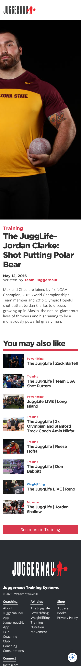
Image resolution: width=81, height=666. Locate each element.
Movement (34, 502)
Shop (61, 602)
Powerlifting (35, 358)
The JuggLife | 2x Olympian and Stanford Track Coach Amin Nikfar (50, 426)
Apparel (63, 608)
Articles (36, 602)
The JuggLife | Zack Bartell (52, 363)
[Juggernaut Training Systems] (21, 10)
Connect (9, 658)
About (7, 608)
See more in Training (40, 529)
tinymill (33, 594)
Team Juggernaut (41, 280)
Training (13, 228)
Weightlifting (36, 484)
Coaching (10, 602)
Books (61, 613)
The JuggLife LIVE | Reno (51, 489)
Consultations (13, 651)
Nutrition (37, 627)
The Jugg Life (40, 608)
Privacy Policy (67, 618)
